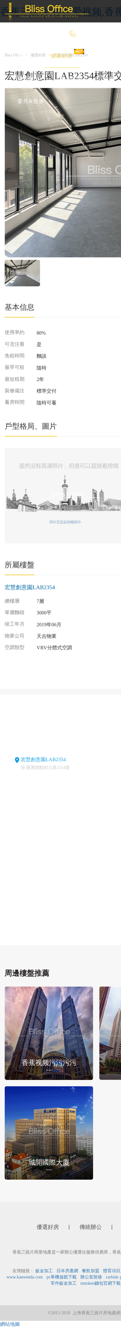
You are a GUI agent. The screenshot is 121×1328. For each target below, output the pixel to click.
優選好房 (62, 56)
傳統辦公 (29, 78)
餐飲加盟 (90, 1270)
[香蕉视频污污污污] (49, 1032)
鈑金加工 (44, 1270)
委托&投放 (31, 101)
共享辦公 (71, 78)
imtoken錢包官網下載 (100, 1283)
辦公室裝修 (91, 1277)
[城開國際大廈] (49, 1132)
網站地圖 (10, 1324)
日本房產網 (67, 1270)
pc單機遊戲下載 (62, 1277)
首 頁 (24, 56)
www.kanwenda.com (25, 1277)
